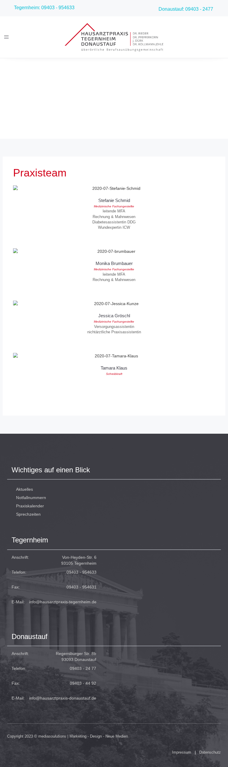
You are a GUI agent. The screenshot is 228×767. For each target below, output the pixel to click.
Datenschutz (210, 752)
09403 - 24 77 (83, 668)
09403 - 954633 (81, 572)
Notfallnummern (31, 497)
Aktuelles (24, 489)
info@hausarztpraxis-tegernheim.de (62, 601)
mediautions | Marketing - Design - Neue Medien (83, 736)
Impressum (181, 752)
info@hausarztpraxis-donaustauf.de (62, 698)
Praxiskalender (30, 506)
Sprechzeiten (28, 514)
